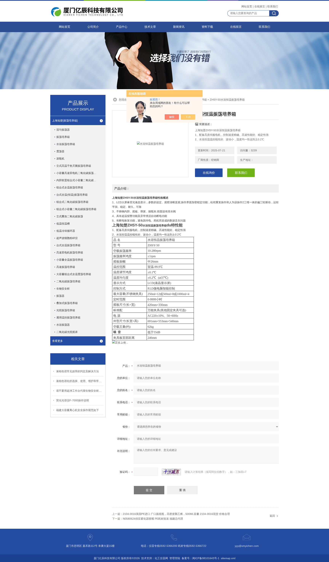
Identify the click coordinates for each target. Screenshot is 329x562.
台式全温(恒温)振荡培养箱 (72, 194)
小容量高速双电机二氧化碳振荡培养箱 (79, 173)
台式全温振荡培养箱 (68, 245)
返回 (272, 515)
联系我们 (272, 6)
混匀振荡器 (63, 129)
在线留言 (259, 6)
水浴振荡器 (63, 324)
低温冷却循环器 (65, 230)
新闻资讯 (178, 26)
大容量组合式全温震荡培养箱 (73, 274)
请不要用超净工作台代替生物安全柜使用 (80, 390)
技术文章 (150, 26)
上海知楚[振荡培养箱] (65, 120)
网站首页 (246, 6)
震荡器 (60, 151)
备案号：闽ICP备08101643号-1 (200, 558)
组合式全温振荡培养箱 (69, 187)
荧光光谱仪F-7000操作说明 (72, 400)
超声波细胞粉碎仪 (67, 238)
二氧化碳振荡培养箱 (68, 281)
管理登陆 (174, 558)
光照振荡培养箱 (65, 310)
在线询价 (209, 172)
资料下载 (207, 26)
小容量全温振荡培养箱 (69, 259)
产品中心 (121, 26)
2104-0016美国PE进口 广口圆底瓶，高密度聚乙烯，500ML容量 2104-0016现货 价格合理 (176, 513)
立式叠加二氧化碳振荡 (69, 216)
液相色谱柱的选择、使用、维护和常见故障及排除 (80, 381)
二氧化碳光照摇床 (67, 331)
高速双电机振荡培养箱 (69, 252)
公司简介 (93, 26)
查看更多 (57, 340)
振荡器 (60, 295)
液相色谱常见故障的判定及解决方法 (77, 371)
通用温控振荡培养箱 (68, 317)
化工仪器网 (161, 558)
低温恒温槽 (63, 223)
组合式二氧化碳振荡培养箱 (72, 201)
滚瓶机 (60, 158)
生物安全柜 (63, 288)
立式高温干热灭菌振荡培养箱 (73, 165)
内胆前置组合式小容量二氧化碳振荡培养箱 (80, 180)
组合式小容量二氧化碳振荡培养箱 (76, 209)
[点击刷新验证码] (171, 472)
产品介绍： (121, 188)
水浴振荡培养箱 (65, 144)
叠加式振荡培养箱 (67, 303)
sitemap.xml (228, 558)
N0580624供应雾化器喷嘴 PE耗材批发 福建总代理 (153, 518)
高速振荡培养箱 (65, 266)
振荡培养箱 (63, 136)
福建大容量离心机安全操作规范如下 (77, 410)
